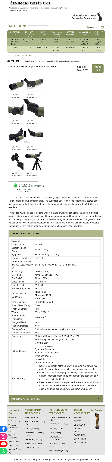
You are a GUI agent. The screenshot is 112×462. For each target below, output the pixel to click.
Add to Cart (98, 68)
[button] (90, 27)
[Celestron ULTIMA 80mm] (15, 83)
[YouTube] (3, 444)
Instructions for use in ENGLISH (26, 399)
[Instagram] (3, 436)
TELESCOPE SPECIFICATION (26, 234)
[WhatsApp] (3, 451)
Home (26, 61)
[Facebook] (3, 429)
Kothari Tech (93, 459)
